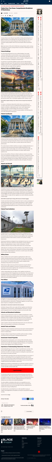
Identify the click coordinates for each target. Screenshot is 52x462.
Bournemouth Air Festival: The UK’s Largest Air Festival (11, 455)
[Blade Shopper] (26, 1)
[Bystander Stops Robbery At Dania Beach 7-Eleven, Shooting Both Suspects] (45, 422)
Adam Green (6, 13)
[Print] (33, 399)
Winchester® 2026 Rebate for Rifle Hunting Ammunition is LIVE (38, 113)
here (9, 394)
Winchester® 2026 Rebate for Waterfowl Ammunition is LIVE (38, 157)
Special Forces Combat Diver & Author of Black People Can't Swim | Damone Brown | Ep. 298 (19, 428)
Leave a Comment (29, 411)
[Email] (10, 16)
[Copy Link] (12, 16)
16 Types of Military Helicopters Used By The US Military (11, 452)
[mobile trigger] (2, 1)
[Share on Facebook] (6, 16)
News (14, 430)
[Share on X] (8, 16)
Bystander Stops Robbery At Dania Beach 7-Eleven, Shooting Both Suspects (45, 428)
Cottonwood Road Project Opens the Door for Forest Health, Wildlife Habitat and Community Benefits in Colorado (38, 53)
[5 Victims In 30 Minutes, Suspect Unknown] (32, 422)
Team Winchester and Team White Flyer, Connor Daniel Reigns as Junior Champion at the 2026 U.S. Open (40, 49)
